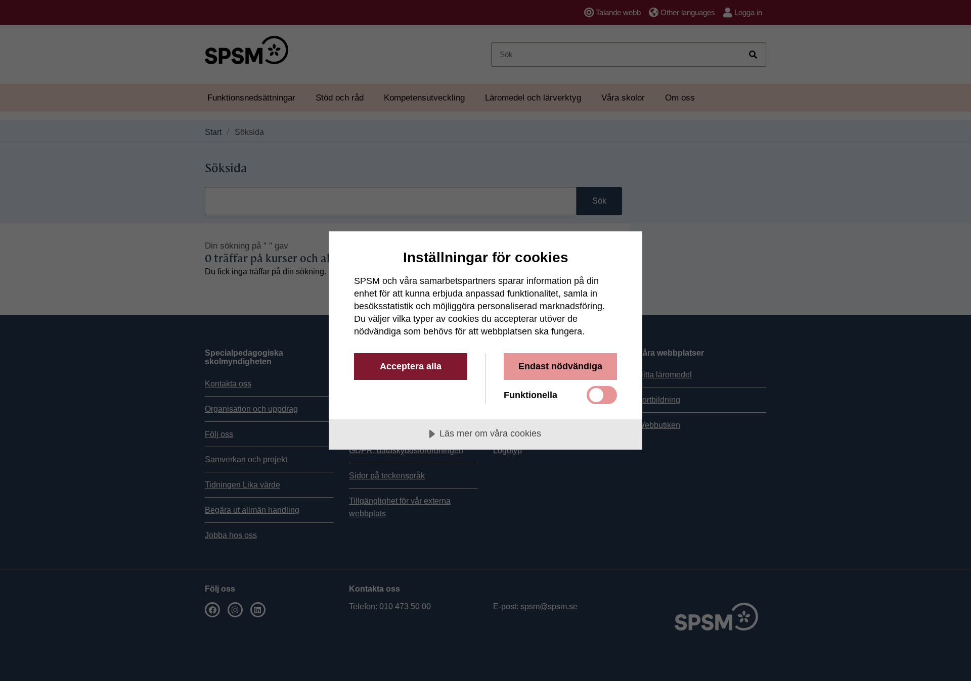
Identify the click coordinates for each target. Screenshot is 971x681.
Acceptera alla (411, 366)
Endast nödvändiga (560, 366)
